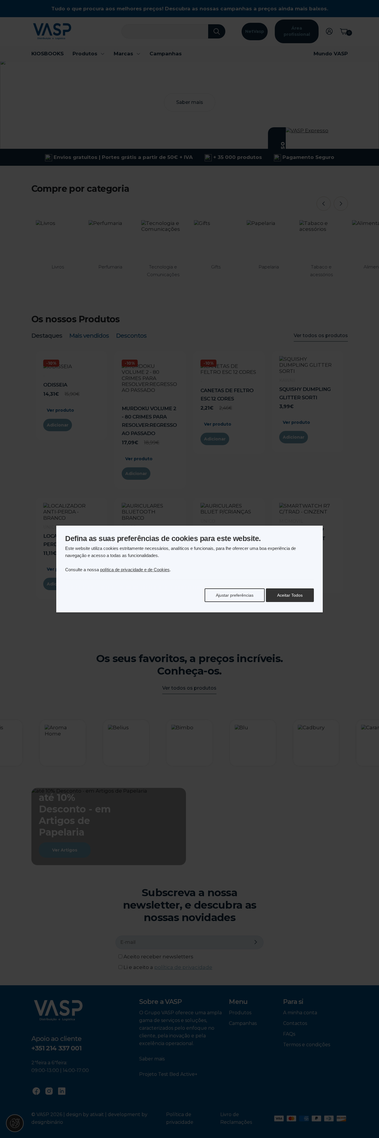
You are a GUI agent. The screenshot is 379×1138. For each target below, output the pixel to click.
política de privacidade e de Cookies (135, 569)
